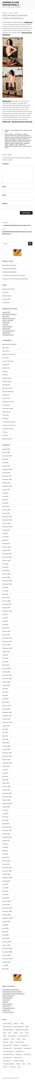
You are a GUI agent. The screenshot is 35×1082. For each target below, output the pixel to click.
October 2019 (6, 560)
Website (4, 203)
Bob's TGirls (5, 351)
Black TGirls (5, 316)
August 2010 (6, 881)
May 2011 (5, 850)
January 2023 (6, 466)
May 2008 (5, 969)
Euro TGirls (5, 358)
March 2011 (5, 857)
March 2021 (5, 506)
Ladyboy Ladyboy (7, 326)
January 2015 (6, 709)
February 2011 (6, 861)
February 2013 (6, 786)
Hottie (18, 1039)
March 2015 (5, 702)
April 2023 (5, 462)
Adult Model (9, 134)
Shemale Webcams (8, 391)
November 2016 (7, 641)
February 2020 (6, 547)
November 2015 (7, 678)
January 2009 (6, 945)
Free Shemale (12, 1036)
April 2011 (5, 854)
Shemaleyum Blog (7, 408)
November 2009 (7, 911)
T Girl (28, 1064)
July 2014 (5, 729)
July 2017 (5, 614)
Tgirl (24, 1064)
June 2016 (5, 658)
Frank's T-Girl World (8, 361)
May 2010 (5, 891)
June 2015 (5, 692)
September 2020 (7, 527)
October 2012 (6, 800)
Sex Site (25, 140)
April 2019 (5, 567)
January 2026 (6, 452)
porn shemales (19, 1042)
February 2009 (6, 942)
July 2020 (5, 533)
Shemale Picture (7, 296)
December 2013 (7, 753)
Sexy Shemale (7, 1045)
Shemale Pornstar (7, 388)
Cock (21, 1033)
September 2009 (7, 918)
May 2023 (5, 459)
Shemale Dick (18, 1048)
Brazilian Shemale (8, 1030)
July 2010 (5, 884)
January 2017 (6, 634)
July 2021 (5, 493)
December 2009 (7, 908)
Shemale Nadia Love (8, 996)
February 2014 (6, 746)
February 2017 (6, 631)
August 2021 (6, 489)
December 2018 (7, 580)
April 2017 (5, 624)
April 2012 (5, 820)
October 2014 (6, 719)
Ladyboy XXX (6, 312)
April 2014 (5, 739)
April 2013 (5, 780)
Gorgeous (6, 1039)
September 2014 (7, 722)
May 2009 (5, 931)
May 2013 (5, 776)
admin (16, 13)
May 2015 (5, 695)
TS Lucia (4, 432)
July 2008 (5, 965)
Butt (4, 1033)
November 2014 (7, 715)
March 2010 (5, 898)
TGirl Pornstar (6, 412)
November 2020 (7, 520)
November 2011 (6, 830)
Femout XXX (6, 322)
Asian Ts (16, 1023)
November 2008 (7, 952)
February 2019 (6, 574)
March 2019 (5, 570)
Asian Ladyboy (7, 1023)
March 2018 (5, 597)
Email (4, 195)
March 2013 (5, 783)
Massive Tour (27, 137)
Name (4, 186)
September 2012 (7, 803)
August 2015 (6, 685)
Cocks (27, 1033)
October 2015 (6, 682)
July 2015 (5, 688)
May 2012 (5, 817)
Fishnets (8, 137)
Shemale (14, 141)
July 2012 (5, 810)
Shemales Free (7, 1057)
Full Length (15, 137)
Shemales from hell (8, 401)
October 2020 (6, 523)
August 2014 (6, 726)
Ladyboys (5, 371)
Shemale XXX (6, 299)
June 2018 (5, 591)
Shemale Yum (9, 130)
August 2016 (6, 651)
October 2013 (6, 759)
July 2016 (5, 655)
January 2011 (6, 864)
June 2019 (5, 564)
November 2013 (7, 756)
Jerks (24, 1039)
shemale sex (19, 143)
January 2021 (6, 513)
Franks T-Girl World (7, 320)
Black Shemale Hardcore (9, 314)
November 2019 (7, 557)
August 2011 (6, 840)
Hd (21, 137)
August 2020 (6, 530)
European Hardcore (23, 135)
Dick (4, 1036)
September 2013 (7, 763)
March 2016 (5, 665)
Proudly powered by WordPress (10, 1078)
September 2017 (7, 611)
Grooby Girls (6, 364)
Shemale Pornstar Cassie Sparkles (12, 991)
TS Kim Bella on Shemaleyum (10, 989)
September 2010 (7, 877)
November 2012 (7, 796)
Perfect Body (17, 140)
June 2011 (5, 847)
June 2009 (5, 928)
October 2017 (6, 607)
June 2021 (5, 496)
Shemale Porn (9, 143)
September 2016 (7, 648)
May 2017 (5, 621)
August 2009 (6, 921)
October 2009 (6, 915)
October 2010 (6, 874)
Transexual (12, 1067)
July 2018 (5, 587)
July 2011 (5, 844)
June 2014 (5, 732)
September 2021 (7, 486)
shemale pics (27, 1048)
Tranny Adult (6, 302)
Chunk (25, 134)
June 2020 (5, 537)
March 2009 (6, 938)
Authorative (18, 134)
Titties (5, 1067)
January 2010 (6, 904)
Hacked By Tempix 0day (9, 265)
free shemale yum (23, 1036)
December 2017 (7, 604)
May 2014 (5, 736)
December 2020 (7, 516)
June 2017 (5, 618)
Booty (27, 1026)
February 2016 (6, 668)
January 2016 (6, 672)
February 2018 (6, 601)
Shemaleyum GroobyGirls (10, 3)
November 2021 (7, 479)
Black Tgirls (5, 348)
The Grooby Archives (8, 330)
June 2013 (5, 773)
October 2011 (6, 834)
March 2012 (5, 823)
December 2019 (7, 553)
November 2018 (7, 584)
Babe (22, 1023)
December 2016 (7, 638)
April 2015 (5, 699)
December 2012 (7, 793)
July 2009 (5, 925)
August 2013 (6, 766)
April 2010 (5, 894)
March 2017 (5, 628)
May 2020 (5, 540)
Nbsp (11, 1042)
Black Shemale (7, 1026)
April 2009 (5, 935)
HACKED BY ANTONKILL (9, 268)
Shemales (22, 144)
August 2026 (6, 449)
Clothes (15, 1033)
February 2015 (6, 705)
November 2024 (7, 456)
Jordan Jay (5, 324)
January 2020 (6, 550)
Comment (5, 164)
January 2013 (6, 790)
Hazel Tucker (6, 368)
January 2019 (6, 577)
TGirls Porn (5, 415)
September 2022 (7, 469)
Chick (9, 1033)
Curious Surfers (10, 135)
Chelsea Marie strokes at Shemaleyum (13, 993)
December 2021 (7, 476)
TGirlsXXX (5, 418)
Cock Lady (5, 292)
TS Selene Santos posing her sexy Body (13, 275)
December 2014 (7, 712)
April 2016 (5, 661)
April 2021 (5, 503)
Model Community (11, 138)
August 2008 (6, 962)
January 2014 (6, 749)
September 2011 (7, 837)
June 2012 (5, 813)
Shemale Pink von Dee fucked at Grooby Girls (15, 279)
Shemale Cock (7, 1048)
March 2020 (5, 543)
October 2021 (6, 483)
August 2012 (6, 807)
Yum (19, 1067)
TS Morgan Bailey (7, 998)
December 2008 (7, 948)
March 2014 (5, 742)
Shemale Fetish (6, 378)
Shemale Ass (24, 1045)
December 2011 (6, 827)
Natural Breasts (23, 138)
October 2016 (6, 645)
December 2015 (7, 675)
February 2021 (6, 510)
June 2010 (5, 888)
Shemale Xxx (6, 395)
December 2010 (7, 867)
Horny (13, 1039)
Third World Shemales (8, 422)
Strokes (18, 1064)
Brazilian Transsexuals (8, 318)
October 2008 (6, 955)
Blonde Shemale (18, 1026)
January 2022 (6, 472)
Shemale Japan (6, 381)
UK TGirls (5, 435)
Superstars (18, 146)
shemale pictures (24, 141)
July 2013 (5, 769)
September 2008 (7, 958)
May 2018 (5, 594)
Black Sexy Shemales (8, 289)
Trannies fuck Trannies (9, 425)
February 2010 (6, 901)
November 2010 (7, 871)
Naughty (5, 1042)
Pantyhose (8, 140)
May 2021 (5, 500)
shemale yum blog (18, 1060)
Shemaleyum (18, 130)
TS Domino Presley (8, 335)
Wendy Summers (7, 439)
